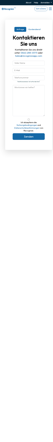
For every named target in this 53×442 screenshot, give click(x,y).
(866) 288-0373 (29, 52)
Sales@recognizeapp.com (28, 55)
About (28, 2)
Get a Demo (41, 8)
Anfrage (20, 29)
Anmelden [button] (45, 2)
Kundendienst (34, 29)
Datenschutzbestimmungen (26, 128)
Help (36, 2)
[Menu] (50, 8)
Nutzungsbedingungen (27, 125)
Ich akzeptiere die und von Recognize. (28, 126)
